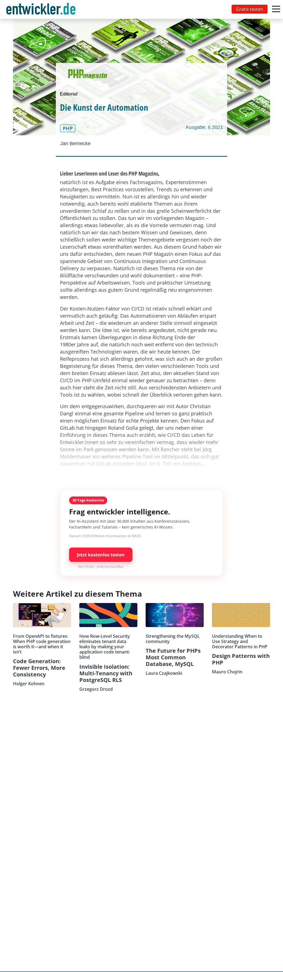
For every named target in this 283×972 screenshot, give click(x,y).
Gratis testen (249, 9)
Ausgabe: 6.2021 (204, 127)
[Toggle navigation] (42, 9)
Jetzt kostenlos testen (101, 555)
